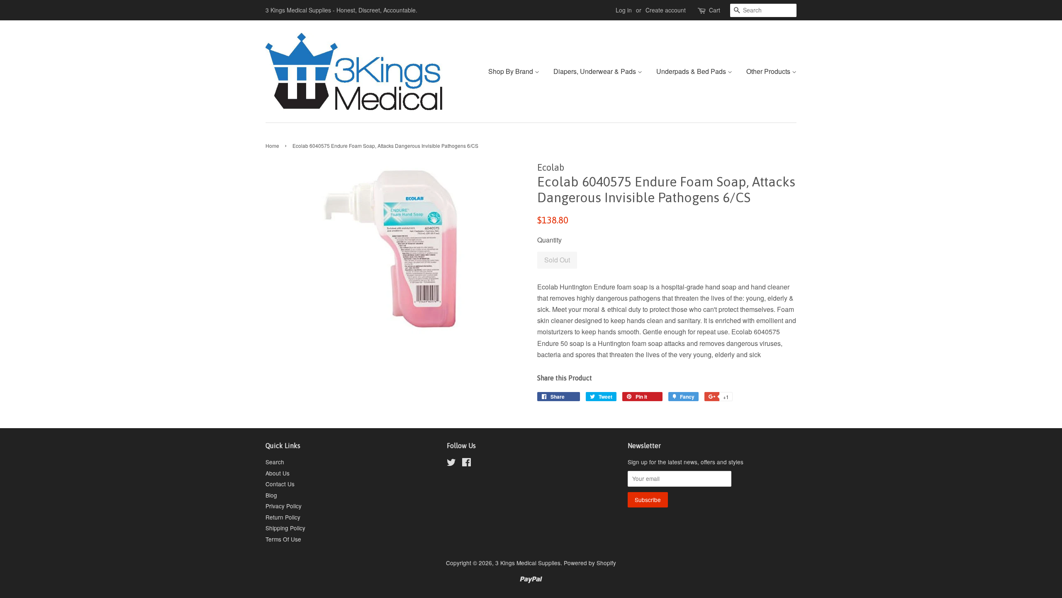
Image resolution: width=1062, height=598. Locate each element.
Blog (271, 495)
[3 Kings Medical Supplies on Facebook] (466, 463)
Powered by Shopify (590, 563)
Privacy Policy (284, 506)
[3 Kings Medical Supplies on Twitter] (451, 463)
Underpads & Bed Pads (692, 71)
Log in (624, 10)
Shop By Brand (511, 71)
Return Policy (283, 517)
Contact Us (280, 484)
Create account (665, 10)
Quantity (549, 240)
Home (272, 145)
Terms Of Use (283, 539)
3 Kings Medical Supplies (527, 563)
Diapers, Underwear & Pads (595, 71)
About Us (278, 473)
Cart (714, 10)
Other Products (769, 71)
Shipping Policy (285, 528)
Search (275, 462)
